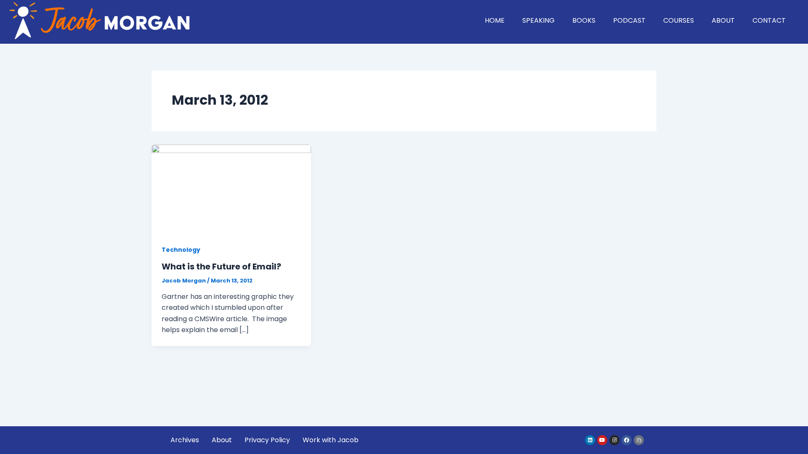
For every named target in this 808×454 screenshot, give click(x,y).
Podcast (629, 20)
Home (495, 20)
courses (678, 20)
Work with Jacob (331, 440)
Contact (769, 20)
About (723, 20)
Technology (181, 249)
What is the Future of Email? (221, 266)
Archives (184, 440)
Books (583, 20)
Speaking (538, 20)
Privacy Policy (267, 440)
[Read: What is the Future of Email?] (231, 189)
